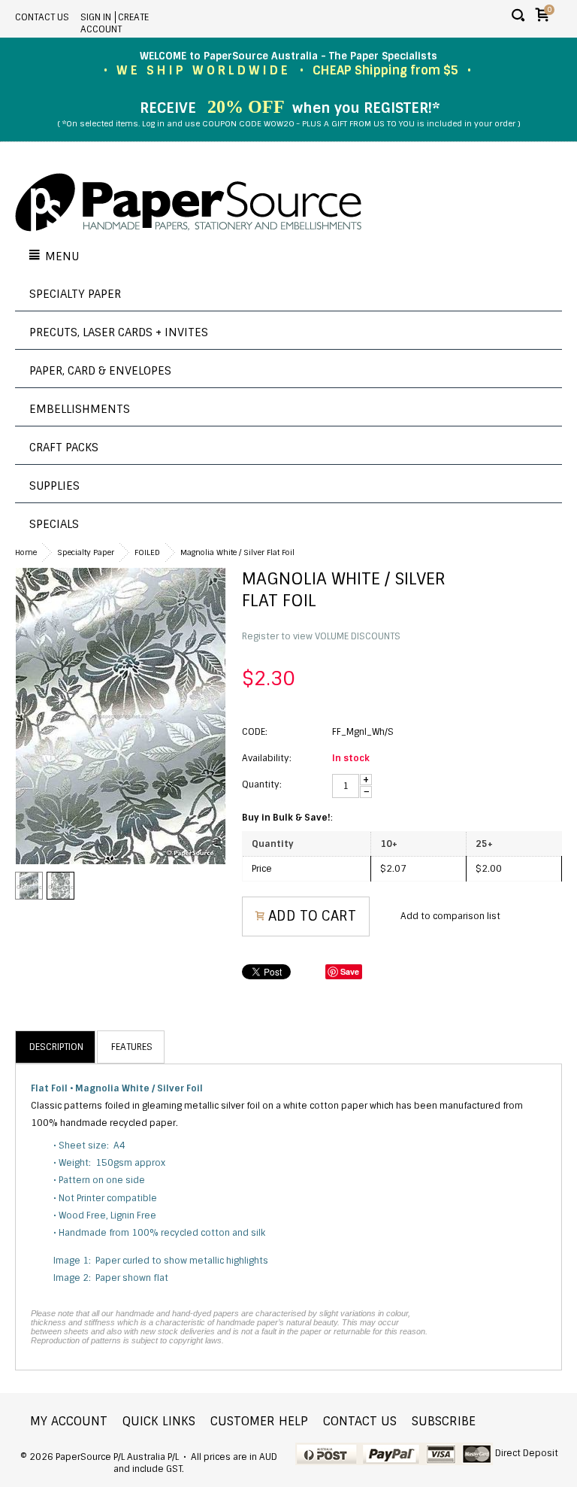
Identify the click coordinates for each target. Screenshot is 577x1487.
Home (26, 552)
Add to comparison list (450, 916)
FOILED (147, 552)
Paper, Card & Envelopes (100, 370)
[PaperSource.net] (188, 204)
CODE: (254, 732)
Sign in (95, 17)
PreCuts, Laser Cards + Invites (118, 332)
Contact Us (42, 17)
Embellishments (79, 409)
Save (349, 971)
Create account (114, 23)
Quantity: (262, 784)
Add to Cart (312, 916)
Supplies (54, 485)
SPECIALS (54, 524)
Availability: (267, 758)
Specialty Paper (75, 294)
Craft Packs (63, 447)
